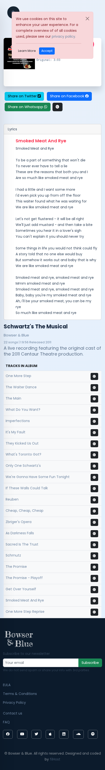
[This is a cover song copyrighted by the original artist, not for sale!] (57, 107)
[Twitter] (36, 734)
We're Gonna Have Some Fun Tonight (38, 476)
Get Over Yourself (21, 589)
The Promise (16, 566)
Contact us (12, 713)
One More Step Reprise (25, 611)
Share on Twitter (23, 96)
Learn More (27, 51)
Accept (46, 51)
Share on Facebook (67, 96)
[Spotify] (93, 734)
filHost (55, 759)
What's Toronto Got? (23, 454)
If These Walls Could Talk (27, 488)
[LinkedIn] (64, 734)
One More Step (18, 375)
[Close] (87, 18)
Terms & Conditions (20, 693)
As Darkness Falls (20, 533)
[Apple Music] (50, 734)
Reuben (12, 499)
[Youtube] (22, 734)
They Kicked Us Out (22, 443)
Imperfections (18, 420)
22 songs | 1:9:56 (16, 342)
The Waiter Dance (21, 387)
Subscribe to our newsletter (26, 653)
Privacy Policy (14, 702)
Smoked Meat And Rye (25, 600)
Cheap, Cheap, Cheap (24, 510)
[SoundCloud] (78, 734)
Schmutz (13, 555)
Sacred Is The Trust (22, 544)
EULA (6, 684)
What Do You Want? (23, 409)
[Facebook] (8, 734)
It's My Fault (15, 432)
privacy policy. (64, 36)
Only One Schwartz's (23, 465)
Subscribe (90, 662)
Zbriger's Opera (19, 521)
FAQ (6, 722)
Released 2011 (40, 342)
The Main (13, 398)
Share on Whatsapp (26, 106)
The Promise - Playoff (24, 577)
